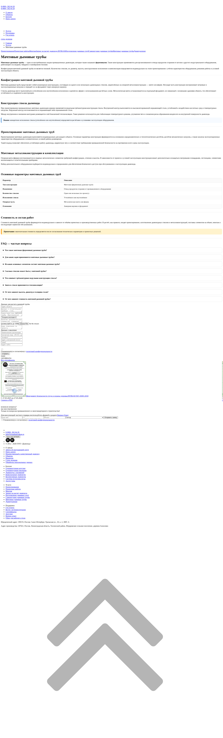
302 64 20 (8, 6)
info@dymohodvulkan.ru (15, 434)
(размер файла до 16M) (10, 324)
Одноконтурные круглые (15, 468)
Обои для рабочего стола (15, 518)
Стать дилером (11, 460)
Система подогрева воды (15, 479)
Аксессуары (10, 481)
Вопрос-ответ (11, 516)
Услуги (8, 31)
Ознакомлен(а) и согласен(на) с (26, 351)
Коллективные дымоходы (16, 477)
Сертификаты (11, 512)
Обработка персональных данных (19, 462)
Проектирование (7, 51)
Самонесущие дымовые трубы (101, 51)
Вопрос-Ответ (63, 415)
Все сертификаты (8, 360)
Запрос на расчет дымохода (16, 493)
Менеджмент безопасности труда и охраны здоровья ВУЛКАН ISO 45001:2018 (57, 396)
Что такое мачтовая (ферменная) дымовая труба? (26, 250)
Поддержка (10, 33)
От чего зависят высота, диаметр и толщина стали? (26, 292)
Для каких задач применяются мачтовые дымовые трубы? (30, 257)
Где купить (10, 35)
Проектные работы (21, 51)
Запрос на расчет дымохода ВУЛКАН (51, 51)
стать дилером (6, 39)
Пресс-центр (11, 19)
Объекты (9, 15)
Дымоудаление (140, 51)
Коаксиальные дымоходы (16, 475)
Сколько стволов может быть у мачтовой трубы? (26, 271)
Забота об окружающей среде (17, 450)
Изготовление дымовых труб (77, 51)
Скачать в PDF (7, 400)
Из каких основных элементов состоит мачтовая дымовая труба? (32, 264)
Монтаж (32, 51)
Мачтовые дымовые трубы (123, 51)
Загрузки (9, 514)
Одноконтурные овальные (16, 470)
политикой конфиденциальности (39, 351)
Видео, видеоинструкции (16, 510)
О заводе (9, 12)
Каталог (9, 17)
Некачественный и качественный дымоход (22, 454)
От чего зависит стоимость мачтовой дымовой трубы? (28, 299)
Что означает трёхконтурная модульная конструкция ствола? (31, 278)
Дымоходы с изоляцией (15, 473)
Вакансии (9, 458)
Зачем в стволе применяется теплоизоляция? (24, 285)
